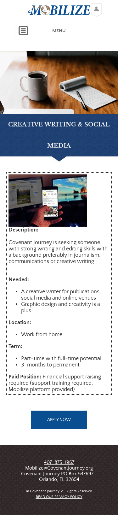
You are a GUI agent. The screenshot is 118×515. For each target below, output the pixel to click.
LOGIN (94, 5)
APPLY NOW (59, 419)
